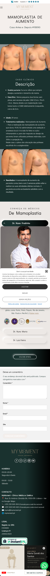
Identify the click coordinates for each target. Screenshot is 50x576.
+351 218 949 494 (12, 504)
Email (5, 414)
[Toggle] (4, 223)
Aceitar (25, 287)
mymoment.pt (10, 513)
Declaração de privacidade (28, 304)
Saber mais (34, 313)
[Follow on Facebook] (16, 461)
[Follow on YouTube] (33, 461)
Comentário (7, 383)
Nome (5, 403)
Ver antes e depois (35, 573)
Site (4, 424)
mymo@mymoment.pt (13, 510)
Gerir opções (25, 299)
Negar (25, 293)
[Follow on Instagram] (21, 461)
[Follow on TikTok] (25, 461)
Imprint (40, 304)
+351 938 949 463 (12, 507)
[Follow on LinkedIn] (29, 461)
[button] (46, 271)
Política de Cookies (13, 304)
